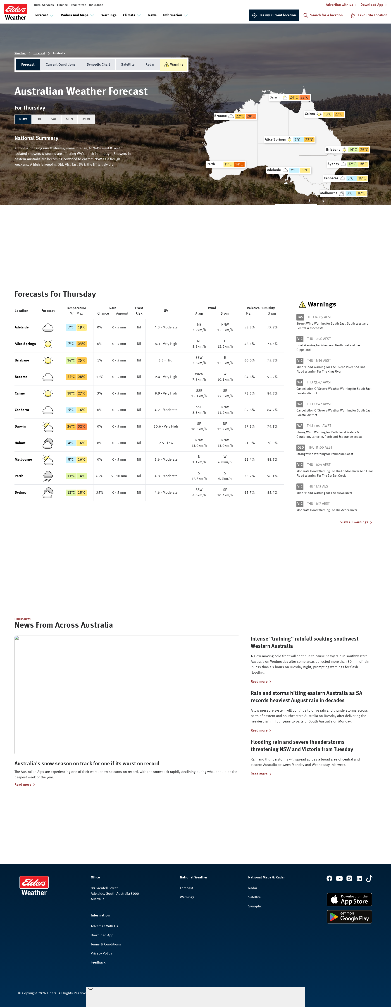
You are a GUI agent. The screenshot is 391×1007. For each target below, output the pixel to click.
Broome (21, 377)
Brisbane (22, 360)
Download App (102, 935)
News (152, 15)
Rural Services (44, 5)
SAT (54, 119)
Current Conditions (61, 65)
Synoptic (255, 906)
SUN (69, 119)
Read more (22, 785)
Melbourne (23, 460)
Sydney (20, 493)
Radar (150, 65)
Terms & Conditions (106, 944)
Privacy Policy (101, 953)
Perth (19, 476)
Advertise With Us (104, 926)
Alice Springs (25, 344)
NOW (23, 119)
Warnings (109, 15)
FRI (38, 119)
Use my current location (277, 15)
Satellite (127, 65)
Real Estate (78, 5)
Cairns (20, 393)
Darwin (20, 426)
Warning (177, 65)
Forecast (39, 53)
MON (86, 119)
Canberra (22, 410)
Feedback (98, 962)
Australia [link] (59, 53)
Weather (20, 53)
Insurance (96, 5)
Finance (62, 5)
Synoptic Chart (98, 65)
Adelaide (22, 327)
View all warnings (354, 522)
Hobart (20, 443)
